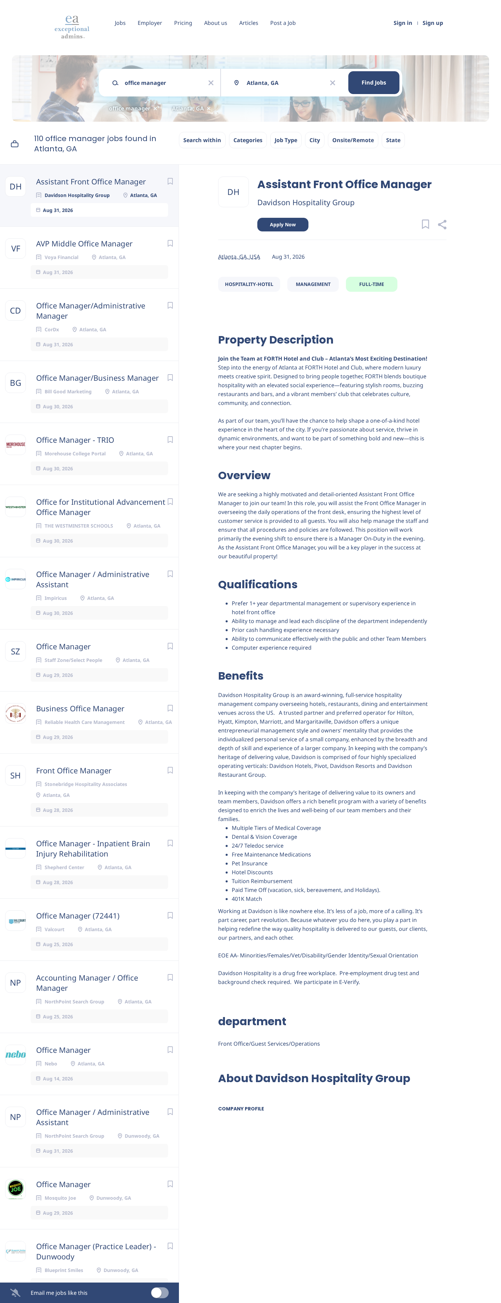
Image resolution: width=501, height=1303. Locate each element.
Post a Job (283, 22)
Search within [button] (202, 140)
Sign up (433, 22)
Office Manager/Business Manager (97, 378)
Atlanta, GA (188, 108)
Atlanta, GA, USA (239, 256)
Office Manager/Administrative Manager (90, 310)
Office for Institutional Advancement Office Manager (100, 507)
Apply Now (283, 224)
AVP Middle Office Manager (84, 243)
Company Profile (241, 1108)
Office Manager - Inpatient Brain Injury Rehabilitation (93, 848)
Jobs (120, 22)
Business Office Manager (80, 708)
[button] (441, 225)
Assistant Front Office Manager (91, 181)
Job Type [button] (286, 140)
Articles (248, 22)
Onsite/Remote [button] (353, 140)
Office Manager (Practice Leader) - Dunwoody (96, 1251)
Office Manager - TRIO (75, 440)
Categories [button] (247, 140)
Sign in (403, 22)
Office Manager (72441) (78, 915)
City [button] (314, 140)
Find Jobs (374, 82)
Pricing (183, 22)
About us (215, 22)
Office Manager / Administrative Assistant (92, 579)
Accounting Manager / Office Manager (87, 982)
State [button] (393, 140)
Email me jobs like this (59, 1293)
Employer (150, 22)
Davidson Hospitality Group (306, 202)
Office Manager (63, 646)
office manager (129, 108)
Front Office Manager (73, 770)
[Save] (170, 181)
